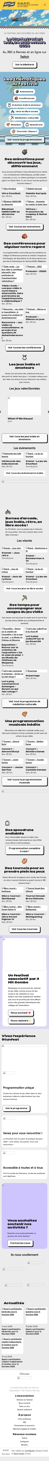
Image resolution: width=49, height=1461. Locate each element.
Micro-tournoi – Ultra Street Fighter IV (12, 917)
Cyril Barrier (30, 1451)
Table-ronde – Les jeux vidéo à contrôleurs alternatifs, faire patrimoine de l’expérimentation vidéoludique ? (12, 293)
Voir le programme (16, 1108)
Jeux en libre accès (26, 111)
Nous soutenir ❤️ (21, 1013)
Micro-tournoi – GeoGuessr (12, 897)
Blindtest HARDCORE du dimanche (11, 211)
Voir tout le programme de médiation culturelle (24, 703)
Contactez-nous (20, 1243)
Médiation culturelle (27, 118)
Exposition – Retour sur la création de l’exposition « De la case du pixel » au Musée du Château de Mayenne (12, 654)
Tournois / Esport (26, 131)
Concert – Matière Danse (35, 750)
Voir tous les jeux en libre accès (24, 588)
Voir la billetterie (24, 64)
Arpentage (33, 675)
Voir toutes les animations (24, 227)
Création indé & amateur (26, 105)
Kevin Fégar (19, 1453)
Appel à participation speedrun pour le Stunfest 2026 (35, 1331)
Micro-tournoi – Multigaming (36, 915)
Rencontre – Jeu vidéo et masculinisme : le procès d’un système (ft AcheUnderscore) (12, 330)
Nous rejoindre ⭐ (21, 1021)
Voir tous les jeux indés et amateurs (24, 438)
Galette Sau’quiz (36, 193)
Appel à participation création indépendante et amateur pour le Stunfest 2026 (12, 1363)
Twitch (24, 56)
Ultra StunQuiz (11, 193)
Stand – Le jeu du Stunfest (36, 462)
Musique (16, 125)
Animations (26, 91)
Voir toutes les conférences (24, 347)
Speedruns (36, 125)
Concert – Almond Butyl (10, 750)
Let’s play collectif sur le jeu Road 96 (35, 639)
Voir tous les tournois (24, 929)
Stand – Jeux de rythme (12, 577)
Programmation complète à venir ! (24, 849)
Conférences (26, 98)
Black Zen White (19, 418)
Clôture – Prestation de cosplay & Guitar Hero (36, 213)
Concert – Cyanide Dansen (36, 768)
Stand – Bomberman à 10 (35, 558)
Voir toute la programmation (24, 139)
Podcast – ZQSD (36, 271)
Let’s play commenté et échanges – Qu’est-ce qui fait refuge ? (10, 686)
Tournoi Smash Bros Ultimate (35, 897)
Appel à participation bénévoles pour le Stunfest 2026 (11, 1331)
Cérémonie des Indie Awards (11, 462)
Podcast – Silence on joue (35, 318)
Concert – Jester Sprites (12, 768)
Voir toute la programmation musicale (24, 781)
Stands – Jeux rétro (11, 554)
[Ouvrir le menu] (44, 4)
